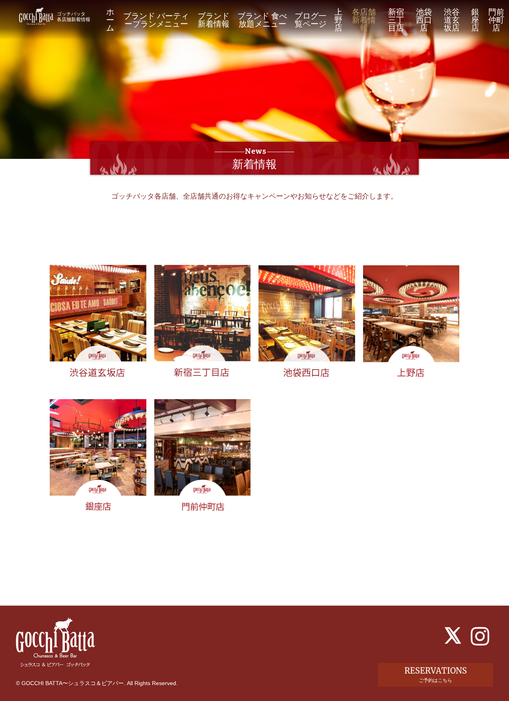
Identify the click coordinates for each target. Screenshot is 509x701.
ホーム (110, 20)
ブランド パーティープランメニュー (156, 20)
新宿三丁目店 (396, 20)
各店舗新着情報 (364, 20)
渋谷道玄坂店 (452, 20)
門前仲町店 (496, 20)
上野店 (338, 20)
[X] (453, 635)
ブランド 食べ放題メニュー (262, 20)
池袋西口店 (424, 20)
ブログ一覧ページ (310, 20)
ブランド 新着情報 (213, 20)
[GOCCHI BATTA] (36, 15)
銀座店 (475, 20)
